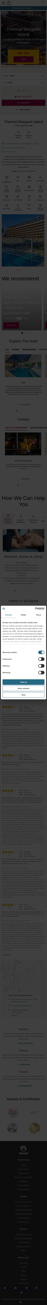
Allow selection (23, 688)
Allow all (23, 682)
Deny (23, 695)
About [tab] (38, 615)
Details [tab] (23, 615)
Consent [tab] (8, 615)
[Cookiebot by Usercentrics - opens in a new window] (34, 608)
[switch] (41, 659)
